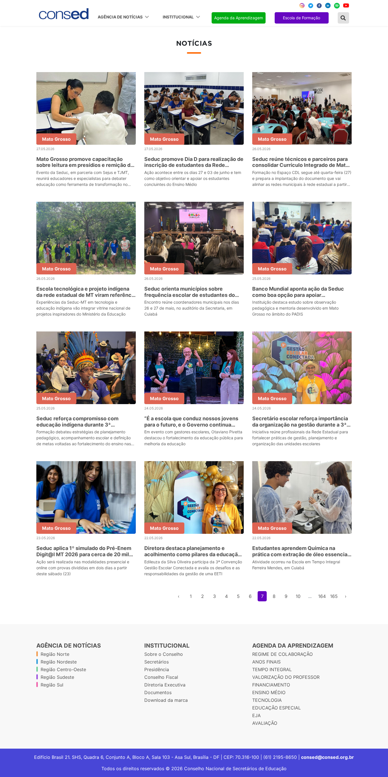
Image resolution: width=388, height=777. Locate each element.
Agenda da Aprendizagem (238, 17)
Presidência (156, 669)
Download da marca (166, 700)
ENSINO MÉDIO (268, 692)
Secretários (156, 662)
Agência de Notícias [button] (120, 17)
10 (298, 596)
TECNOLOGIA (267, 700)
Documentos (158, 692)
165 (334, 596)
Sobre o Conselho (163, 654)
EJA (256, 715)
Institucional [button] (179, 17)
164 (322, 596)
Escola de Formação (301, 17)
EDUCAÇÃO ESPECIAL (276, 708)
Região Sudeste (57, 677)
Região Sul (52, 685)
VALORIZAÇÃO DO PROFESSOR (286, 677)
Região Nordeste (59, 662)
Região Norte (55, 654)
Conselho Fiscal (161, 677)
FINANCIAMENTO (271, 685)
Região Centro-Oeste (63, 669)
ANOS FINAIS (266, 662)
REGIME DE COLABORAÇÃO (282, 654)
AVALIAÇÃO (264, 723)
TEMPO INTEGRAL (272, 669)
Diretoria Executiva (164, 685)
